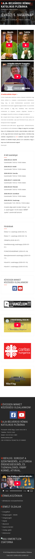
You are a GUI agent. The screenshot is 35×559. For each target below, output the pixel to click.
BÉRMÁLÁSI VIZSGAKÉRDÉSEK (12, 501)
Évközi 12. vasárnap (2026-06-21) (15, 232)
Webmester (6, 533)
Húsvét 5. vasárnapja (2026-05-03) (16, 266)
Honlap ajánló (6, 530)
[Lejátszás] (3, 491)
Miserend (5, 524)
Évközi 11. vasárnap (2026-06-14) (15, 236)
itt (17, 136)
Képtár (4, 521)
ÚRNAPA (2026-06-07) (11, 240)
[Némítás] (28, 491)
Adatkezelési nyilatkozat (21, 555)
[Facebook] (14, 288)
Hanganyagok (7, 518)
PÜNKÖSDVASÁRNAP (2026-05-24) (16, 251)
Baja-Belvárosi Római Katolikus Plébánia (16, 5)
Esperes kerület (7, 527)
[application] (17, 483)
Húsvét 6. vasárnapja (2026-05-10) (16, 262)
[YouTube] (20, 288)
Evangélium (6, 512)
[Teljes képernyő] (31, 491)
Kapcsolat (10, 555)
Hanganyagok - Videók (9, 515)
